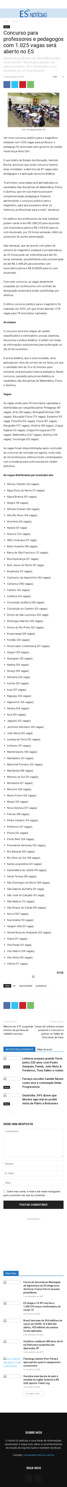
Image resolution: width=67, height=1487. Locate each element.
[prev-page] (5, 1112)
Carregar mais (33, 1393)
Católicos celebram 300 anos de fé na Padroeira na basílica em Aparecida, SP (43, 1345)
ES (14, 985)
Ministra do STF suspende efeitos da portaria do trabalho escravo (18, 1030)
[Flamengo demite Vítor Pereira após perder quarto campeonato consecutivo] (12, 1363)
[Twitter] (14, 84)
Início (5, 21)
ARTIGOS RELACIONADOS (19, 1049)
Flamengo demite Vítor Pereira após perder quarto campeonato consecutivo (42, 1362)
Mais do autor (45, 1049)
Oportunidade (25, 985)
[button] (5, 13)
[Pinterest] (22, 84)
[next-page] (11, 1112)
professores (41, 985)
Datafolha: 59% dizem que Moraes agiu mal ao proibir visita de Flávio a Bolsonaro (40, 1099)
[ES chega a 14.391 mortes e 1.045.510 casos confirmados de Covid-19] (12, 1307)
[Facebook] (6, 84)
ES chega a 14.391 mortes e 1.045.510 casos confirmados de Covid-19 (42, 1306)
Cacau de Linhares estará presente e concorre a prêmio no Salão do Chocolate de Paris (49, 1032)
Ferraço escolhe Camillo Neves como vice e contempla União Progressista (42, 1082)
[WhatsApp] (30, 84)
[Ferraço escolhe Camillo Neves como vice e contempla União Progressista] (12, 1083)
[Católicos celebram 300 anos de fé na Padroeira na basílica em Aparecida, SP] (12, 1346)
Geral (15, 21)
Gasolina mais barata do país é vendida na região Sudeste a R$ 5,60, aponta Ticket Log (41, 1380)
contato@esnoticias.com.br (38, 1455)
